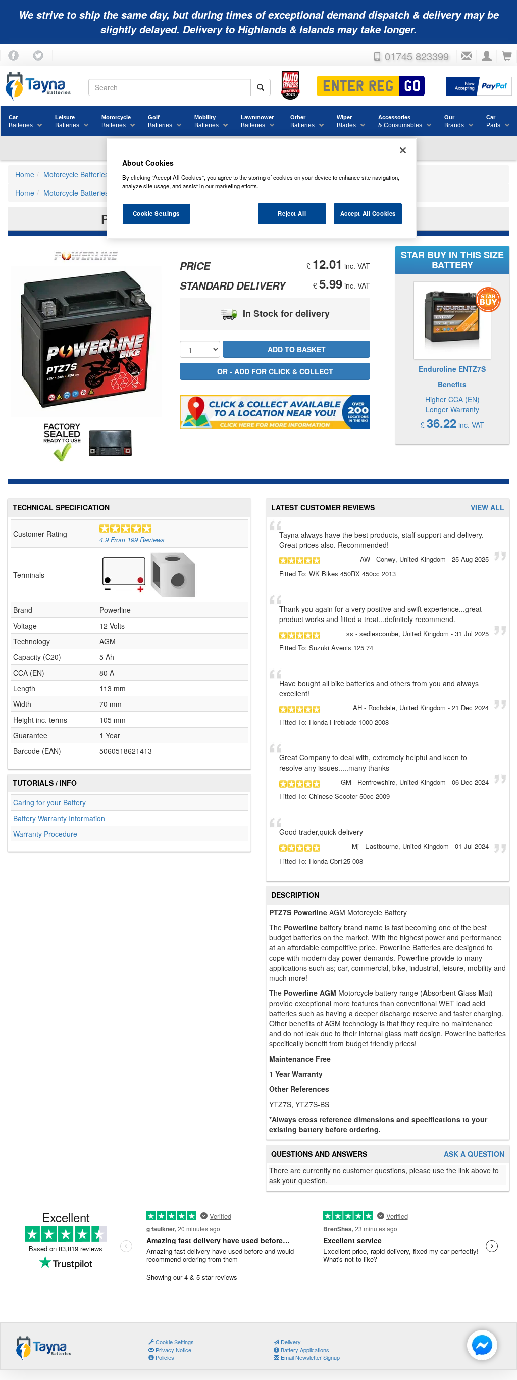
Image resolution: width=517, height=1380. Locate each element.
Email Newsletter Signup (309, 1357)
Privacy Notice (172, 1350)
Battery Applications (304, 1350)
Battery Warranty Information (59, 818)
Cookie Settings (156, 213)
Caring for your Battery (49, 802)
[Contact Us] (466, 56)
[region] (262, 188)
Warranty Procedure (45, 834)
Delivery (290, 1342)
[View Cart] (507, 56)
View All (487, 507)
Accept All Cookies (368, 213)
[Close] (403, 150)
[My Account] (487, 56)
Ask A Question (474, 1154)
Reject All (292, 213)
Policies (164, 1357)
